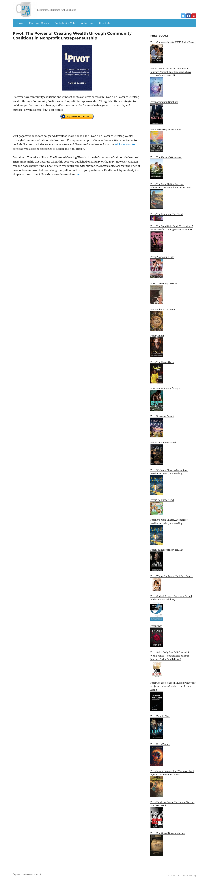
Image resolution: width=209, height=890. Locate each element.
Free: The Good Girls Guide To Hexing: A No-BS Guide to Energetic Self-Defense (171, 228)
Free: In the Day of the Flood (165, 129)
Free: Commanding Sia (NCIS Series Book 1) (173, 42)
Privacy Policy (189, 875)
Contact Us (173, 875)
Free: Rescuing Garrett (162, 416)
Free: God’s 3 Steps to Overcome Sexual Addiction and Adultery (171, 598)
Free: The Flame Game (162, 362)
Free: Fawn (156, 626)
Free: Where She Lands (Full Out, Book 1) (171, 576)
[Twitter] (183, 15)
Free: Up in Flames (160, 744)
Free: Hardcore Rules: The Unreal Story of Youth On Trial (172, 804)
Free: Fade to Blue (160, 716)
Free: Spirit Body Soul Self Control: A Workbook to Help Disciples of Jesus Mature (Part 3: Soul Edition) (169, 656)
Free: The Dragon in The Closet (166, 214)
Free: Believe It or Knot (162, 309)
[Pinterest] (193, 15)
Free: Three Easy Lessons (163, 283)
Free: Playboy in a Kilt (162, 257)
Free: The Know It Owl (162, 500)
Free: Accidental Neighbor (164, 102)
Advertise (87, 23)
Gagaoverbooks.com (23, 874)
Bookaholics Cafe (64, 23)
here (78, 174)
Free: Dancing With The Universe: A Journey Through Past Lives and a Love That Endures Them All (170, 72)
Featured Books (39, 23)
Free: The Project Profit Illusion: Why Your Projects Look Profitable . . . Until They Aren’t (172, 686)
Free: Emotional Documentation (167, 833)
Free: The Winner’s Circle (163, 442)
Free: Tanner (157, 335)
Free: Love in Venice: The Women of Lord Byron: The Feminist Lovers (172, 773)
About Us (104, 23)
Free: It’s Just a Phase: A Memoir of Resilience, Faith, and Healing (169, 472)
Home (19, 23)
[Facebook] (188, 15)
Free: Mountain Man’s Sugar (165, 388)
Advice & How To (124, 144)
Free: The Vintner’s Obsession (166, 157)
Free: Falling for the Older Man (166, 549)
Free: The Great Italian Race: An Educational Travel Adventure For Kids (171, 186)
